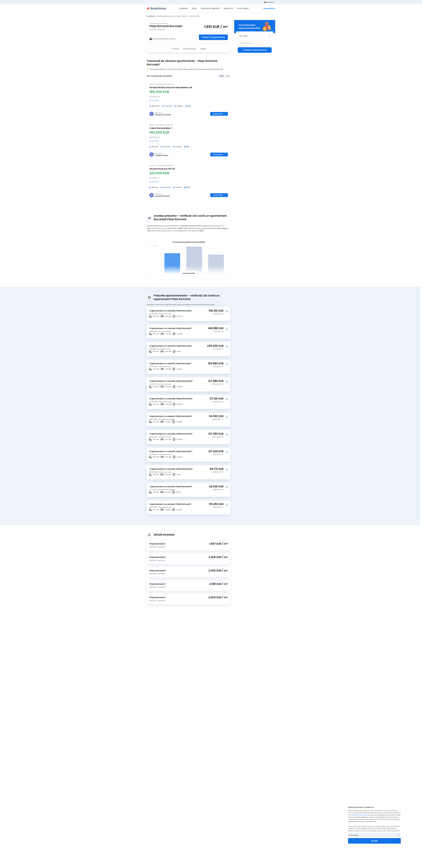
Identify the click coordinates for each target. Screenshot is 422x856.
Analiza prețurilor (189, 49)
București (177, 16)
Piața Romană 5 (157, 570)
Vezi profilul (218, 114)
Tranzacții (175, 49)
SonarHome (151, 16)
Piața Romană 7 (157, 584)
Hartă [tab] (222, 76)
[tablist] (224, 76)
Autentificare (269, 8)
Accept (374, 841)
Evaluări (203, 49)
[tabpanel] (189, 140)
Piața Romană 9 (157, 557)
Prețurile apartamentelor (164, 16)
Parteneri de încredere (360, 815)
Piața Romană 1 (157, 543)
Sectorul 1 (185, 16)
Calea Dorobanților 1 (160, 128)
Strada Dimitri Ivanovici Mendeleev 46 (170, 87)
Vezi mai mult (189, 273)
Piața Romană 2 (157, 597)
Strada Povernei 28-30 (162, 168)
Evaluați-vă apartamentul (213, 37)
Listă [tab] (227, 76)
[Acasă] (156, 8)
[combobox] (253, 35)
